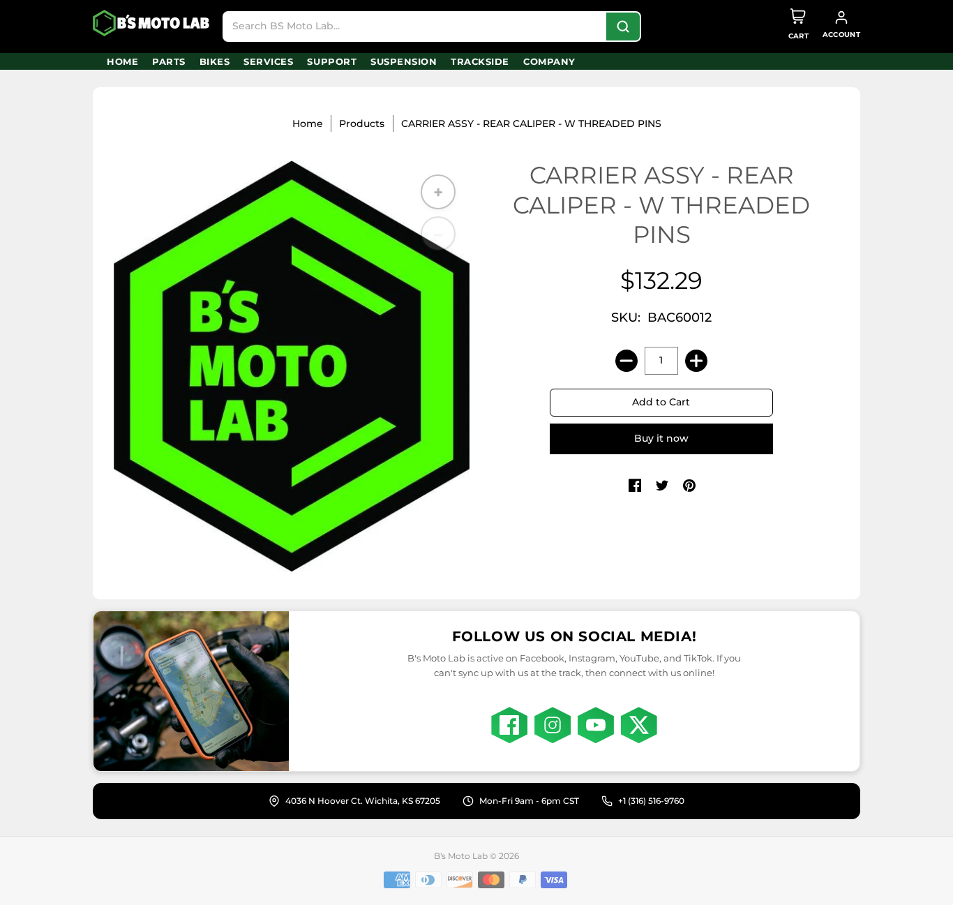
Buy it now (661, 438)
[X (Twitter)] (639, 725)
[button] (635, 486)
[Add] (696, 361)
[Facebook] (509, 725)
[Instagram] (552, 725)
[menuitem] (122, 61)
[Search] (623, 26)
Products (361, 123)
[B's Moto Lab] (152, 23)
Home (307, 123)
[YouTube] (596, 725)
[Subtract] (626, 361)
